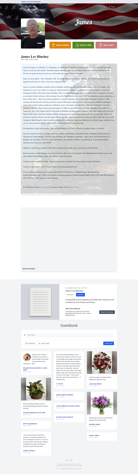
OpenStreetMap (71, 468)
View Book (70, 294)
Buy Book (80, 294)
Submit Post (108, 343)
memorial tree (46, 187)
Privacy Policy (63, 465)
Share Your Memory (107, 312)
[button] (36, 389)
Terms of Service (74, 465)
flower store (74, 187)
